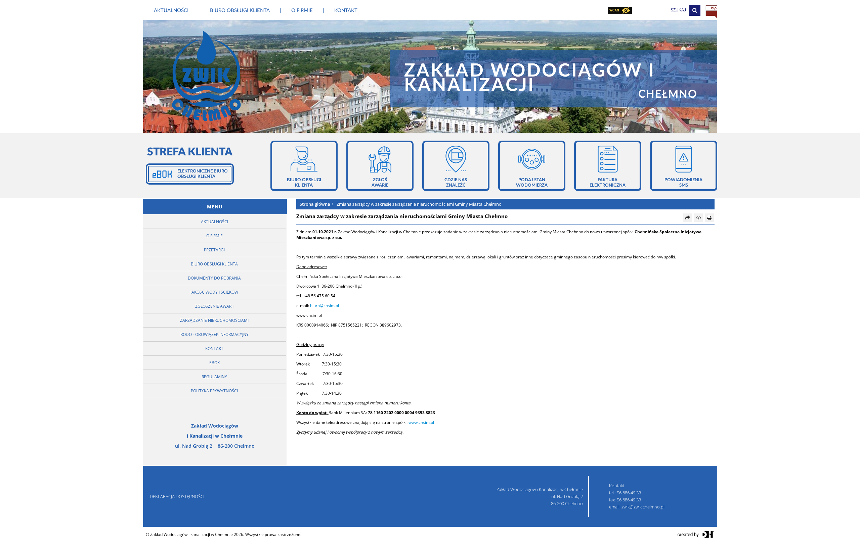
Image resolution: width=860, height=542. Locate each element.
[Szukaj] (694, 10)
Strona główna (315, 204)
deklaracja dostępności (177, 496)
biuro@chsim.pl (324, 305)
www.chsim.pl (421, 422)
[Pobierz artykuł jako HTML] (698, 217)
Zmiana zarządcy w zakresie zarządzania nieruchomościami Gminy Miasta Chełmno (419, 204)
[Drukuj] (709, 217)
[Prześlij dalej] (687, 217)
